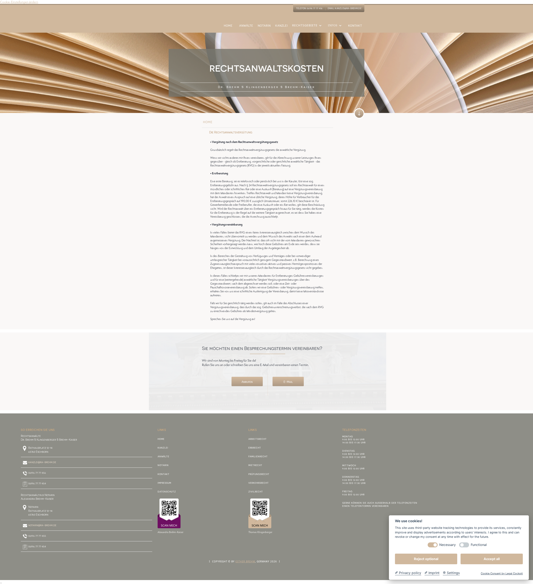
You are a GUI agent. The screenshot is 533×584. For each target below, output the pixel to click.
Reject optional (426, 559)
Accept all (492, 559)
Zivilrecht (255, 491)
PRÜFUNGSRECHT (258, 474)
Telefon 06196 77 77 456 (309, 8)
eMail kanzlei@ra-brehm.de (345, 8)
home (208, 122)
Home (161, 439)
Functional (479, 545)
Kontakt (163, 474)
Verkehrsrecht (258, 482)
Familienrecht (258, 456)
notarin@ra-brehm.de (42, 525)
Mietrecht (255, 465)
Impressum (164, 482)
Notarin (163, 465)
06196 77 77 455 (37, 535)
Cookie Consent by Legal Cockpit (502, 573)
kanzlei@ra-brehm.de (42, 462)
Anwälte (163, 456)
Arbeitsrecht (257, 439)
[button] (308, 28)
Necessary (447, 545)
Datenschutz (167, 491)
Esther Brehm (245, 561)
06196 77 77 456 (37, 472)
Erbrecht (254, 447)
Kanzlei (163, 447)
